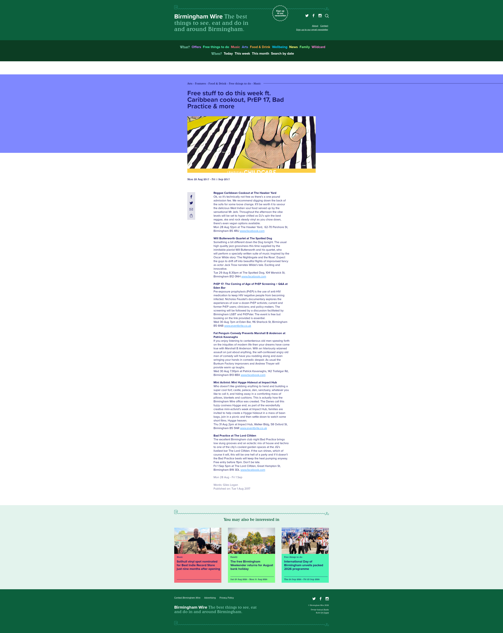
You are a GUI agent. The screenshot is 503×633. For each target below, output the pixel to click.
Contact (324, 25)
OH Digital (325, 613)
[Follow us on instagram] (320, 16)
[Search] (327, 16)
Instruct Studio (323, 610)
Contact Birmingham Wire (187, 597)
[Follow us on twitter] (307, 16)
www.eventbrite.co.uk (237, 326)
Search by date (282, 53)
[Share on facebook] (191, 197)
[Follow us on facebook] (313, 16)
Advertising (210, 597)
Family (305, 47)
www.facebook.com (252, 231)
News (293, 47)
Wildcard (318, 47)
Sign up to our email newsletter (312, 29)
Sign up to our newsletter (280, 13)
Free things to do (216, 47)
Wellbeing (279, 47)
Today (228, 53)
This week (242, 53)
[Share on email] (191, 210)
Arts (245, 47)
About (315, 25)
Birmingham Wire (198, 16)
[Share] (191, 216)
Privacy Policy (227, 597)
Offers (196, 47)
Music (235, 47)
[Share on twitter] (191, 203)
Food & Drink (260, 47)
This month (260, 53)
